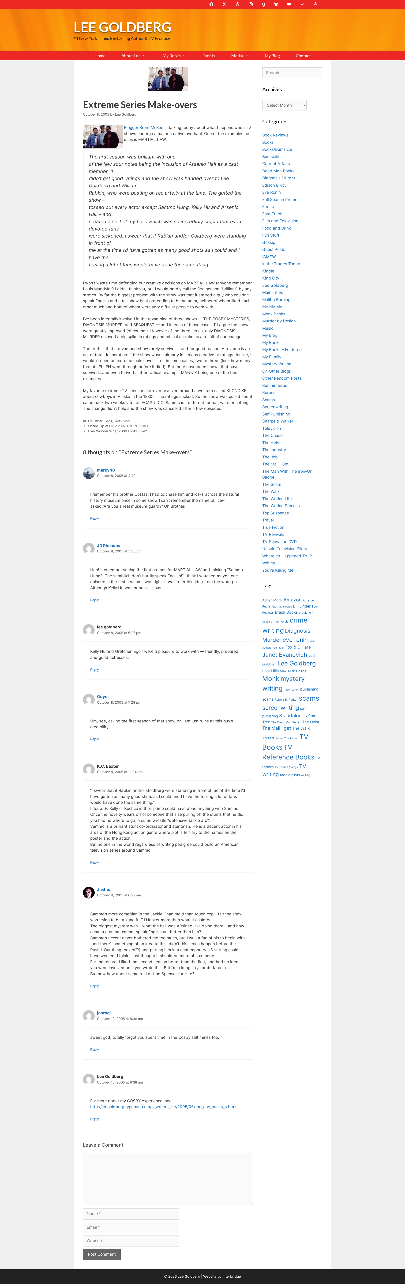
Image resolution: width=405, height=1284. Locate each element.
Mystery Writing (276, 364)
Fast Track (272, 213)
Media (237, 55)
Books (268, 142)
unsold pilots (290, 775)
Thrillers (268, 738)
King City (270, 278)
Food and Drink (276, 228)
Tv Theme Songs (286, 767)
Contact (303, 55)
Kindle (268, 271)
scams (309, 698)
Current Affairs (276, 163)
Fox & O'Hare (298, 647)
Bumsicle (270, 156)
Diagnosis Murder (278, 178)
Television (122, 421)
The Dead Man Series (286, 722)
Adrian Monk (272, 600)
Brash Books (286, 612)
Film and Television (280, 221)
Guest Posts (273, 249)
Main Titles (272, 292)
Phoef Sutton (291, 689)
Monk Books (273, 314)
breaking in (306, 612)
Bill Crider (302, 606)
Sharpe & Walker (277, 421)
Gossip (268, 242)
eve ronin (295, 639)
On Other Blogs (100, 421)
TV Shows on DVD (279, 541)
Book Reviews (275, 135)
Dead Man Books (278, 171)
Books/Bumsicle (277, 149)
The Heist (271, 442)
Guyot (103, 696)
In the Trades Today (281, 263)
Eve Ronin (271, 192)
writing (306, 775)
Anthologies (285, 606)
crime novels (280, 621)
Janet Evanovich (284, 654)
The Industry (274, 449)
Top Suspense (275, 513)
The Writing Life (277, 498)
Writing (268, 563)
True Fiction (273, 527)
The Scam (271, 484)
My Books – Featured (282, 349)
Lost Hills (270, 670)
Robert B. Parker (286, 699)
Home (99, 55)
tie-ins (279, 738)
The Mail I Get (275, 464)
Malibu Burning (276, 299)
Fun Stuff (270, 235)
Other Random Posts (281, 378)
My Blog (272, 55)
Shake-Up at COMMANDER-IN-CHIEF (118, 426)
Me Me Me (272, 306)
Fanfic (268, 206)
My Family (271, 357)
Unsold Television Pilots (284, 548)
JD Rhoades (108, 545)
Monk (270, 679)
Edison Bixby (274, 185)
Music (267, 328)
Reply (94, 518)
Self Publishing (276, 414)
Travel (268, 520)
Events (208, 55)
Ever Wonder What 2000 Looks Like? (117, 431)
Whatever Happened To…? (287, 556)
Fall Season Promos (281, 199)
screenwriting (280, 707)
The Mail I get (276, 728)
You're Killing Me (277, 570)
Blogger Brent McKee (144, 127)
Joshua (104, 889)
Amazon (292, 600)
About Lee (131, 55)
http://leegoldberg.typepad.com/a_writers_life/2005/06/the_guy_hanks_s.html (163, 1106)
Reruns (268, 392)
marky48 (106, 470)
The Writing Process (281, 505)
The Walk (271, 491)
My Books (171, 55)
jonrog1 (104, 1013)
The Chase (272, 435)
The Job (270, 457)
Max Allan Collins (293, 671)
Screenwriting (275, 406)
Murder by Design (279, 321)
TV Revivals (273, 534)
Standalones (293, 715)
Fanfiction (278, 647)
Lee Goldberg (122, 27)
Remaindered (275, 385)
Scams (268, 399)
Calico (266, 621)
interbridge (231, 1276)
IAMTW (269, 256)
